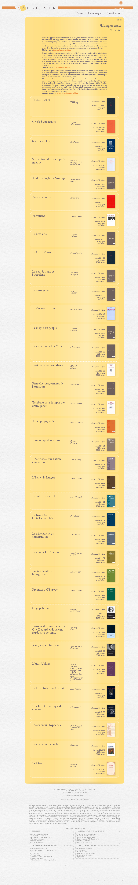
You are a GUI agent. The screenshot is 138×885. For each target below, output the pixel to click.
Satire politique (57, 813)
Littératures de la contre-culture (73, 812)
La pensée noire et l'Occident (67, 93)
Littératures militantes (54, 805)
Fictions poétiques (85, 813)
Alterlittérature (81, 850)
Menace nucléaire (36, 840)
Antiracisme (34, 853)
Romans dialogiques (93, 818)
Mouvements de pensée (55, 815)
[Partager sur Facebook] (120, 20)
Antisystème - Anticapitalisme (86, 834)
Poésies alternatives (69, 817)
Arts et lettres (48, 818)
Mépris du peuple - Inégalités (86, 837)
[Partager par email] (118, 20)
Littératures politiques (104, 805)
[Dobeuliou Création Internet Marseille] (122, 881)
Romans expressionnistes (38, 805)
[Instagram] (121, 4)
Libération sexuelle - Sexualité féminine (43, 850)
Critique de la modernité (38, 821)
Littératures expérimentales (48, 817)
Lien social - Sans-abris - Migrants (42, 857)
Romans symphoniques (55, 808)
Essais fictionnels (88, 808)
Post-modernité (106, 807)
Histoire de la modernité (112, 820)
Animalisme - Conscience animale (41, 837)
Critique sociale (73, 810)
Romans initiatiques (77, 807)
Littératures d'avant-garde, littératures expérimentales (80, 815)
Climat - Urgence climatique (39, 834)
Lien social (82, 818)
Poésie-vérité (115, 808)
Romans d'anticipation (64, 820)
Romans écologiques (102, 808)
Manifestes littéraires (83, 852)
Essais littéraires (96, 817)
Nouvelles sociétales (63, 807)
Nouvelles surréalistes (70, 818)
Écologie (36, 831)
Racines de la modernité (84, 842)
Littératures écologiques (48, 810)
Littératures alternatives (92, 807)
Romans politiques (113, 810)
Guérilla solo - (80, 799)
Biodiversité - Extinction (38, 836)
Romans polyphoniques (71, 813)
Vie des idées (57, 818)
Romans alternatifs (113, 813)
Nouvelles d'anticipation (106, 821)
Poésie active (114, 812)
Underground (48, 813)
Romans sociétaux (40, 808)
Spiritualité (64, 821)
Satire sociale (91, 820)
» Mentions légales (77, 795)
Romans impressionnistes (73, 808)
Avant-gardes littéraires (84, 848)
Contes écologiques (83, 817)
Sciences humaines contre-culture (73, 805)
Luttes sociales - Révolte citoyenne (88, 839)
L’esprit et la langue (87, 845)
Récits (60, 817)
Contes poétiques (84, 810)
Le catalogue (94, 13)
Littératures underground (53, 812)
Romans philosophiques (59, 823)
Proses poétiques (91, 805)
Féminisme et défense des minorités (47, 845)
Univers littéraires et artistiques (87, 853)
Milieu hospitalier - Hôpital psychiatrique (43, 860)
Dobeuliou (101, 881)
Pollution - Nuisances (37, 839)
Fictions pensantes (76, 821)
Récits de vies (62, 810)
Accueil (79, 13)
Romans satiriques (90, 812)
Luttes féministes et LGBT (39, 848)
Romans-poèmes (103, 812)
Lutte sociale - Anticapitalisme (91, 831)
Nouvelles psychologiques (111, 817)
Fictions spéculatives (78, 820)
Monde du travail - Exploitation (86, 836)
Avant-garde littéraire (99, 813)
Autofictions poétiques (99, 810)
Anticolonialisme (36, 855)
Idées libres (100, 820)
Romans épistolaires (90, 821)
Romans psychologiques (106, 815)
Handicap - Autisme (37, 858)
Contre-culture (105, 818)
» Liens (68, 795)
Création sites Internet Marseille (112, 881)
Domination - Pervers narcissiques (42, 852)
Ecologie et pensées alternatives (45, 820)
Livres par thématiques (74, 828)
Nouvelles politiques (44, 823)
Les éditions (113, 13)
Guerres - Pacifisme (83, 840)
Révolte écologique (37, 842)
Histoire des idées (54, 821)
